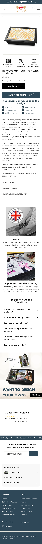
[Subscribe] (33, 454)
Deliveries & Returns (9, 502)
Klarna (23, 502)
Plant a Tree (25, 508)
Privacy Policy (7, 505)
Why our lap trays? (28, 505)
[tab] (21, 182)
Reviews (24, 515)
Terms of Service (8, 508)
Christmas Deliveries (29, 499)
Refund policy (7, 511)
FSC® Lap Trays (27, 511)
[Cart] (33, 8)
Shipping (5, 81)
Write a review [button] (21, 421)
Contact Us (6, 499)
